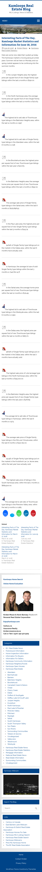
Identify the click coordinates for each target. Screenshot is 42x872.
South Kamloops (14, 721)
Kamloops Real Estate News (17, 748)
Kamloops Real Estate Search (17, 838)
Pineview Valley (13, 711)
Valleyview (12, 739)
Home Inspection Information (17, 653)
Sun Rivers (12, 729)
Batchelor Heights (14, 680)
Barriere (11, 677)
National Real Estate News (16, 755)
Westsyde (11, 744)
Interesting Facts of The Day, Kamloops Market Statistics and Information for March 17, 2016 (10, 532)
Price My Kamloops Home (16, 843)
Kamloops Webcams (14, 840)
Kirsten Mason (22, 48)
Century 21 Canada (13, 822)
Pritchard (11, 713)
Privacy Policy (21, 863)
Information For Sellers (14, 659)
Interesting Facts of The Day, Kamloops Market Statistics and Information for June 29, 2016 (29, 532)
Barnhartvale (12, 675)
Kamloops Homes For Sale (16, 832)
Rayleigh (11, 716)
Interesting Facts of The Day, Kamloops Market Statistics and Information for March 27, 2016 (10, 551)
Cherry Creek (13, 690)
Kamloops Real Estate (14, 669)
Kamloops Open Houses (15, 666)
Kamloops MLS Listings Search (18, 835)
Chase (10, 688)
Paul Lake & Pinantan (16, 708)
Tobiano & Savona (14, 734)
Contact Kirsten (21, 859)
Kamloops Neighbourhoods (16, 664)
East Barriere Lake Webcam (16, 825)
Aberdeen (11, 672)
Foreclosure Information (15, 651)
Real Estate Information (15, 758)
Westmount (12, 742)
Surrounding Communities (18, 731)
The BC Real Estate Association (18, 845)
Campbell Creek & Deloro (17, 685)
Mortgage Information (14, 753)
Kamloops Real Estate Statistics (18, 750)
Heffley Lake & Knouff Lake (18, 698)
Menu (4, 21)
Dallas (10, 693)
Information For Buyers (15, 656)
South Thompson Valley (17, 724)
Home (21, 855)
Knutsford (11, 703)
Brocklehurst (12, 683)
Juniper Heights (14, 701)
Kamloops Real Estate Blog (21, 7)
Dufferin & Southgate (16, 695)
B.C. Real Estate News (14, 648)
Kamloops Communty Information (19, 661)
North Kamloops (14, 706)
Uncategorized (13, 736)
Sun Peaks (12, 726)
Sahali (10, 718)
